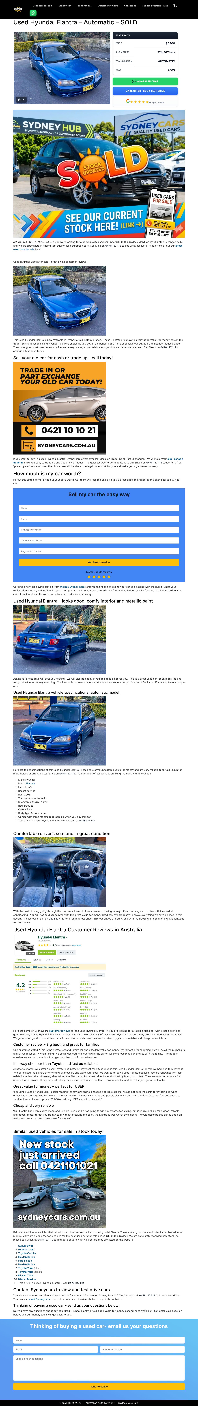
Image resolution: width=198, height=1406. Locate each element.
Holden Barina (26, 1256)
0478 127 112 (113, 245)
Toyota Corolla (27, 1253)
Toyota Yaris (25, 1268)
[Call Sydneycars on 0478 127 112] (175, 5)
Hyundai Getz (26, 1249)
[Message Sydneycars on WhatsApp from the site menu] (33, 13)
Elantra (30, 783)
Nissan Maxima (27, 1279)
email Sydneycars (39, 1299)
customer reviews (59, 1030)
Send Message (99, 1386)
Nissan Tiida (25, 1275)
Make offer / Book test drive (145, 90)
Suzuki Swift (25, 1245)
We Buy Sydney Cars (72, 586)
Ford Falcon (25, 1260)
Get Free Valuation (99, 562)
